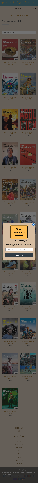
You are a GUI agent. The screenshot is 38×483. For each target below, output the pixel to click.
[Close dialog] (33, 224)
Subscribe (19, 255)
